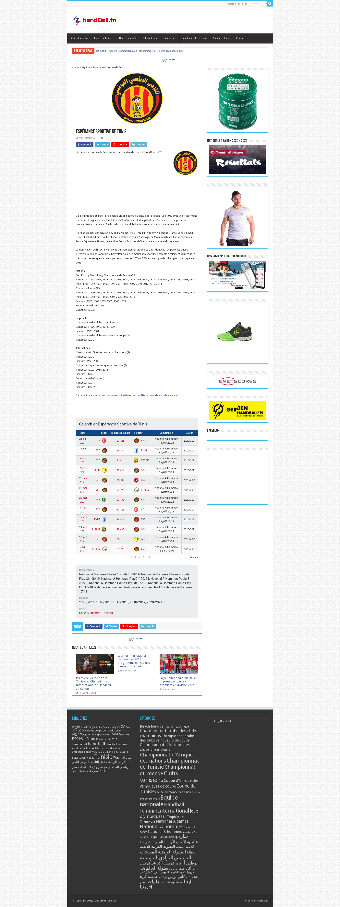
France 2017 (105, 739)
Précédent (81, 557)
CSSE (97, 499)
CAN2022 (89, 730)
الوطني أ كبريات (162, 863)
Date (83, 433)
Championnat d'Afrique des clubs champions (165, 747)
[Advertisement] (137, 207)
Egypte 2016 (89, 734)
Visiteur (138, 433)
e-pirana (250, 900)
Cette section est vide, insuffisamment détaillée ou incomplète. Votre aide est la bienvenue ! (127, 395)
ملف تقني (165, 882)
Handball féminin (116, 744)
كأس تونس (176, 876)
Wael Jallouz (122, 757)
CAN (128, 727)
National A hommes (161, 826)
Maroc (99, 748)
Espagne (123, 734)
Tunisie (103, 756)
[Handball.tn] (94, 19)
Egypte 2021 (103, 734)
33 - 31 (120, 519)
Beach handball (128, 38)
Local (104, 433)
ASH (98, 470)
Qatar (107, 751)
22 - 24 (120, 470)
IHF (92, 748)
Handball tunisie (81, 748)
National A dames (172, 821)
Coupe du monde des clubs (173, 792)
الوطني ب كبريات (176, 869)
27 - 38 (120, 499)
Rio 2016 (116, 752)
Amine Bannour (104, 727)
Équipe (86, 67)
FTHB (114, 739)
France (92, 739)
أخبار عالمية (190, 839)
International (150, 38)
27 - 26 (120, 440)
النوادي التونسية (156, 858)
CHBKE (144, 489)
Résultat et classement (194, 38)
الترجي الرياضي (116, 762)
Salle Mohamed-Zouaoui (96, 613)
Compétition (166, 433)
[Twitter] (246, 3)
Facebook (213, 431)
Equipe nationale (103, 38)
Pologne (86, 752)
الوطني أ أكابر (187, 863)
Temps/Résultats (120, 433)
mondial (109, 748)
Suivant (194, 557)
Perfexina (262, 900)
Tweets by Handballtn (220, 721)
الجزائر (102, 762)
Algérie (78, 727)
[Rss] (239, 3)
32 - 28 (120, 509)
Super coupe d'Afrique (165, 837)
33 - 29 (120, 489)
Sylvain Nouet (86, 757)
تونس (101, 766)
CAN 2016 (78, 730)
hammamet (79, 744)
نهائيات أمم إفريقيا (150, 884)
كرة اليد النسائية (86, 767)
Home (75, 67)
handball (96, 743)
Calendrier (170, 38)
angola (116, 727)
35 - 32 (120, 480)
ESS (143, 479)
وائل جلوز (77, 770)
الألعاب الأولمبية (175, 842)
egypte (77, 734)
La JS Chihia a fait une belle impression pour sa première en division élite (135, 50)
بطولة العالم (157, 868)
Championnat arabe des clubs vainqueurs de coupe (167, 738)
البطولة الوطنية (172, 851)
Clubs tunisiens (79, 38)
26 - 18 (120, 539)
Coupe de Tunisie (104, 730)
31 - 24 (120, 460)
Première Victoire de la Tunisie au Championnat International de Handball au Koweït (93, 683)
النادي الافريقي (89, 762)
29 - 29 (120, 548)
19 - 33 (120, 529)
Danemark (120, 730)
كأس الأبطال (152, 872)
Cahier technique (222, 38)
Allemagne (89, 727)
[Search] (270, 3)
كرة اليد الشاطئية (157, 876)
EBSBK (144, 460)
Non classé (187, 832)
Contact (240, 38)
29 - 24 (120, 450)
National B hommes (165, 831)
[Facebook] (242, 3)
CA (99, 440)
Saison (189, 433)
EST (142, 440)
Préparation (97, 752)
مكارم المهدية (91, 770)
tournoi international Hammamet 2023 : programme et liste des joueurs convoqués (134, 661)
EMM (143, 450)
